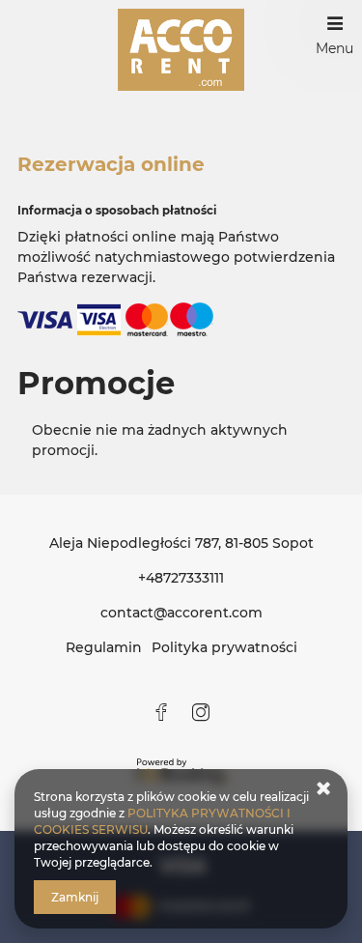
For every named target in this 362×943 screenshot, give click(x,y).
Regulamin (104, 647)
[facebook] (161, 712)
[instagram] (201, 712)
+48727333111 (181, 577)
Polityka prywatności (224, 647)
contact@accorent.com (181, 612)
